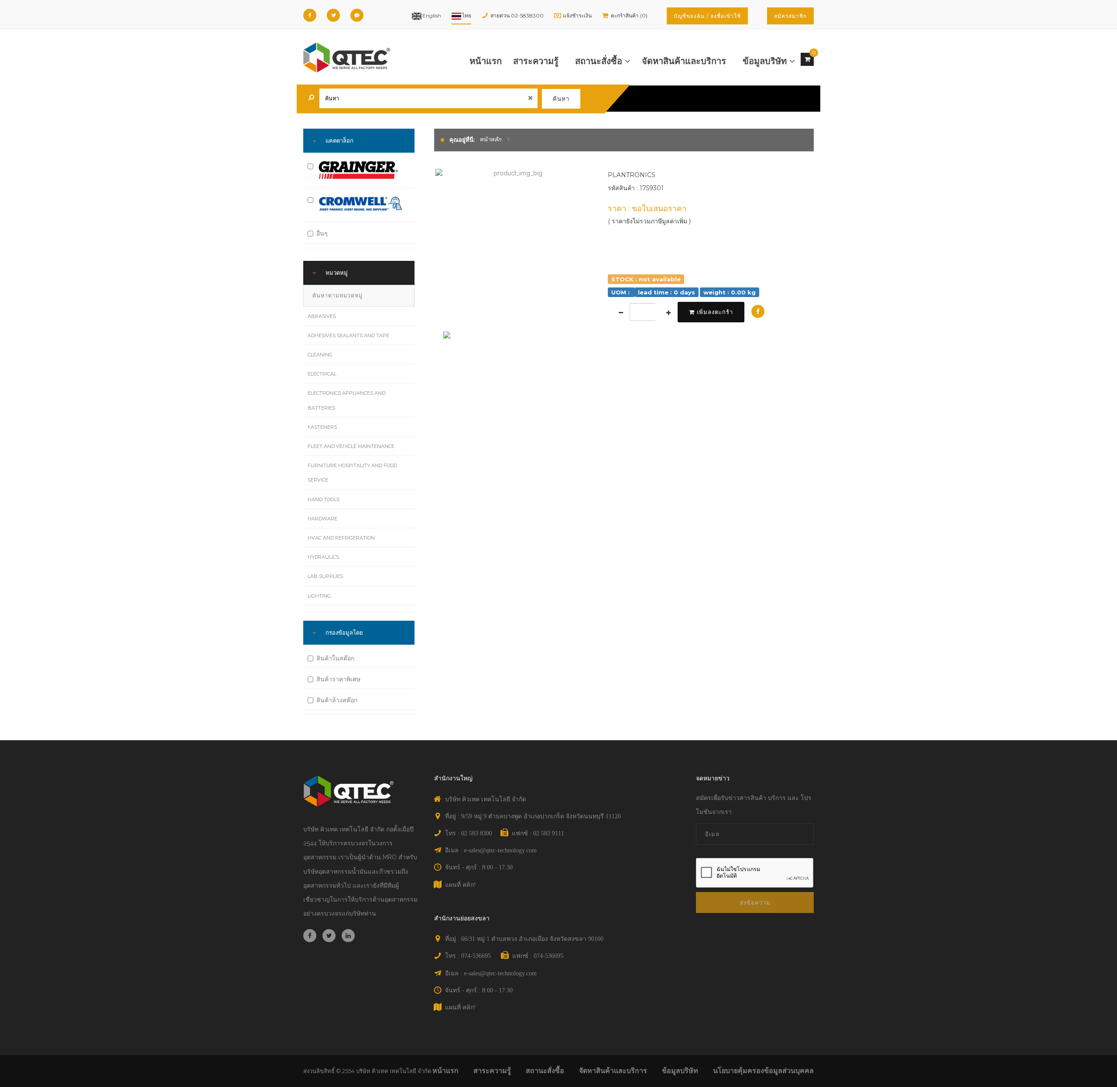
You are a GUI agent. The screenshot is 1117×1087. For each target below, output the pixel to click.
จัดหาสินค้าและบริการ (684, 61)
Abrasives (322, 316)
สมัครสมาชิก (790, 16)
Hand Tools (323, 499)
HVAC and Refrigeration (341, 538)
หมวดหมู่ (337, 272)
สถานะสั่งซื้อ (600, 61)
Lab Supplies (325, 576)
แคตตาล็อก (339, 140)
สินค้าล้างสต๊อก (336, 700)
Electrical (322, 374)
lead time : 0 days (666, 291)
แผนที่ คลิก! (460, 885)
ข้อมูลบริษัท (766, 61)
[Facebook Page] (309, 15)
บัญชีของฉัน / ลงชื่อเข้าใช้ (707, 16)
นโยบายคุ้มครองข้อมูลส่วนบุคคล (763, 1070)
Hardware (322, 519)
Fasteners (322, 427)
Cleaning (320, 355)
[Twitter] (333, 15)
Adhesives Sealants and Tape (348, 335)
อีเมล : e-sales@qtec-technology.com (491, 850)
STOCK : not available (646, 278)
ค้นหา (561, 98)
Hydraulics (323, 557)
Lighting (319, 596)
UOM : (621, 291)
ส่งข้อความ (755, 902)
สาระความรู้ (535, 61)
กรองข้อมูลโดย (344, 632)
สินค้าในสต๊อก (335, 658)
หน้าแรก (485, 61)
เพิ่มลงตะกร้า (715, 311)
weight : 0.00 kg (729, 291)
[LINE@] (356, 15)
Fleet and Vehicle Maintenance (351, 446)
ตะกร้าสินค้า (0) (629, 15)
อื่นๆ (322, 233)
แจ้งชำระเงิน (577, 15)
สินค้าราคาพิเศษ (338, 679)
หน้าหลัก (490, 139)
